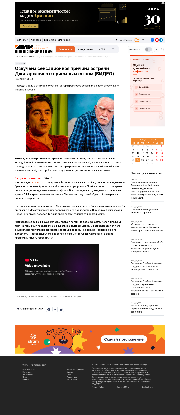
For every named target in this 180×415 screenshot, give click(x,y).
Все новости (65, 49)
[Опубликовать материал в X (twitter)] (61, 309)
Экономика (27, 374)
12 (143, 153)
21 (152, 156)
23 (161, 156)
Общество (20, 63)
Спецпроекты (85, 49)
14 (152, 153)
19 (143, 156)
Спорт (25, 377)
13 (147, 153)
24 (133, 160)
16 (161, 153)
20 (147, 156)
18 (138, 156)
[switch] (148, 49)
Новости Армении (75, 369)
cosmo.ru (37, 182)
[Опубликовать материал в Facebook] (48, 309)
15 (157, 153)
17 (133, 156)
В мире (25, 379)
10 (133, 153)
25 (138, 160)
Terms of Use (123, 387)
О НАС (25, 365)
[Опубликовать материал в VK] (55, 309)
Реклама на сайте (39, 365)
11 (138, 153)
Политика (26, 372)
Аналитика (72, 377)
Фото (69, 374)
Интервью (72, 379)
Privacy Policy (98, 387)
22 (157, 156)
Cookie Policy (148, 387)
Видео (70, 372)
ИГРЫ (102, 49)
